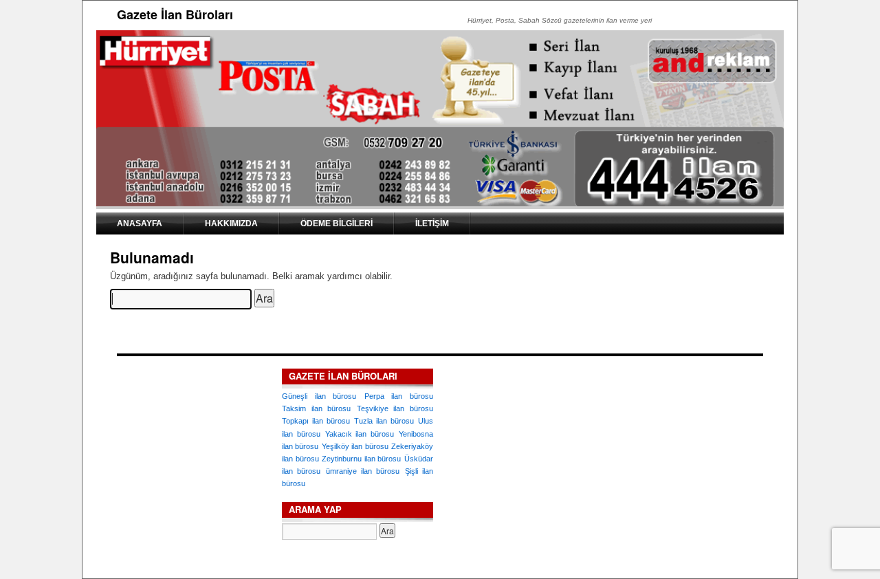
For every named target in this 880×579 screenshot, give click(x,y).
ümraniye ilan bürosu (363, 471)
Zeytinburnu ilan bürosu (361, 459)
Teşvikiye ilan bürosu (395, 408)
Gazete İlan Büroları (175, 14)
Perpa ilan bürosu (398, 396)
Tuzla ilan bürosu (384, 421)
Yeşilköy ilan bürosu (355, 446)
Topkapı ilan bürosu (316, 421)
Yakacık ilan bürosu (360, 434)
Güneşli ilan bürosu (319, 396)
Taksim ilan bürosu (316, 408)
